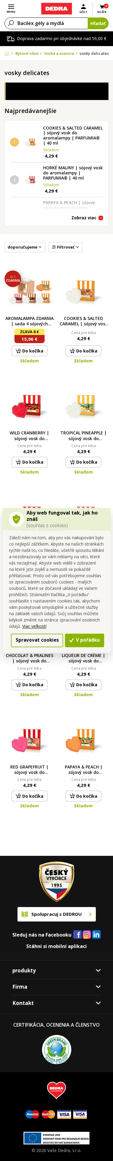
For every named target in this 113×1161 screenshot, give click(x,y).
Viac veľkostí (34, 626)
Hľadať (98, 23)
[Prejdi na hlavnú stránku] (56, 8)
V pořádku (87, 640)
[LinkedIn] (96, 935)
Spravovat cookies (37, 640)
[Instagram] (87, 935)
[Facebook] (77, 935)
